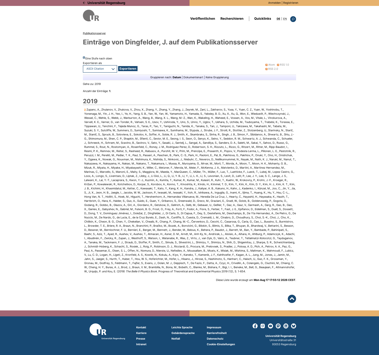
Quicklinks (262, 18)
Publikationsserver (94, 33)
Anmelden (274, 2)
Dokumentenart (193, 77)
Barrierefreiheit (217, 333)
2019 (98, 83)
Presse (140, 338)
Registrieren (290, 2)
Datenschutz (215, 338)
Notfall (175, 338)
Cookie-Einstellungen (221, 344)
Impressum (214, 327)
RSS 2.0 (273, 68)
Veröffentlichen (202, 18)
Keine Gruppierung (217, 77)
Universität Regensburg (106, 3)
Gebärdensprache (183, 333)
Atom (271, 64)
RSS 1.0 (284, 64)
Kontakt (141, 327)
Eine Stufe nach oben (98, 58)
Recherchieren (232, 18)
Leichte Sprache (182, 327)
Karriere (141, 333)
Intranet (141, 344)
